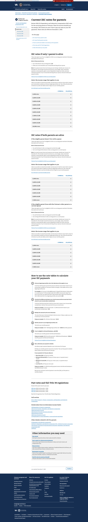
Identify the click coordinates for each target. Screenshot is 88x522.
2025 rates (33, 388)
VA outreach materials (34, 495)
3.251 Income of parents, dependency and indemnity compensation (45, 408)
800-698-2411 (62, 492)
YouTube (46, 494)
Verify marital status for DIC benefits (21, 39)
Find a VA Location (42, 9)
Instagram (46, 488)
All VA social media (48, 496)
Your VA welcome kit (33, 497)
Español (15, 505)
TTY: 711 (61, 494)
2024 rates (33, 390)
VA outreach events (18, 497)
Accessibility (17, 514)
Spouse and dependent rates (21, 27)
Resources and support (65, 485)
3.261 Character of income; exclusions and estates (41, 412)
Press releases (47, 482)
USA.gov (52, 516)
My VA (63, 9)
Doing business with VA (34, 491)
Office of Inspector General (56, 514)
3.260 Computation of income (37, 410)
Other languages (27, 505)
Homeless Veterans (18, 481)
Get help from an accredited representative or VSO (35, 484)
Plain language (67, 514)
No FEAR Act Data (45, 516)
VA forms (31, 480)
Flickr (45, 492)
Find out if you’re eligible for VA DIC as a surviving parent (43, 76)
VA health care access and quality (36, 482)
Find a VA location (63, 501)
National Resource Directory (20, 499)
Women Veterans (17, 483)
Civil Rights (23, 514)
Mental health (17, 489)
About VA (33, 9)
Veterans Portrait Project (20, 518)
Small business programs (19, 495)
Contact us (63, 5)
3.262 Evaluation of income (37, 413)
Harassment (46, 514)
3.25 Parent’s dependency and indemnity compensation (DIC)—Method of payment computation (52, 424)
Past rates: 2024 (20, 33)
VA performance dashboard (62, 516)
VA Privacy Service (36, 516)
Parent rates (18, 29)
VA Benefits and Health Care (21, 9)
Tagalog (20, 505)
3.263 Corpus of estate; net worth (38, 415)
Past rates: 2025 (20, 31)
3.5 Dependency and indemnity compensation (41, 422)
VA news (46, 480)
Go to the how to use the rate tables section (40, 88)
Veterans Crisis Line (64, 481)
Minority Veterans (18, 485)
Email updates (47, 484)
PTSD (15, 487)
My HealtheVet (69, 9)
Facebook (46, 486)
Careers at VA (32, 493)
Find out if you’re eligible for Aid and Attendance (45, 340)
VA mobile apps (32, 487)
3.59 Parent (33, 428)
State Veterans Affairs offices (35, 489)
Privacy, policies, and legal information (23, 516)
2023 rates (33, 391)
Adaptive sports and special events (20, 492)
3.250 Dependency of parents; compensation (40, 407)
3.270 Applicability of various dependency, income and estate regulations (47, 416)
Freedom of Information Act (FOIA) (35, 514)
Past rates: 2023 (20, 35)
